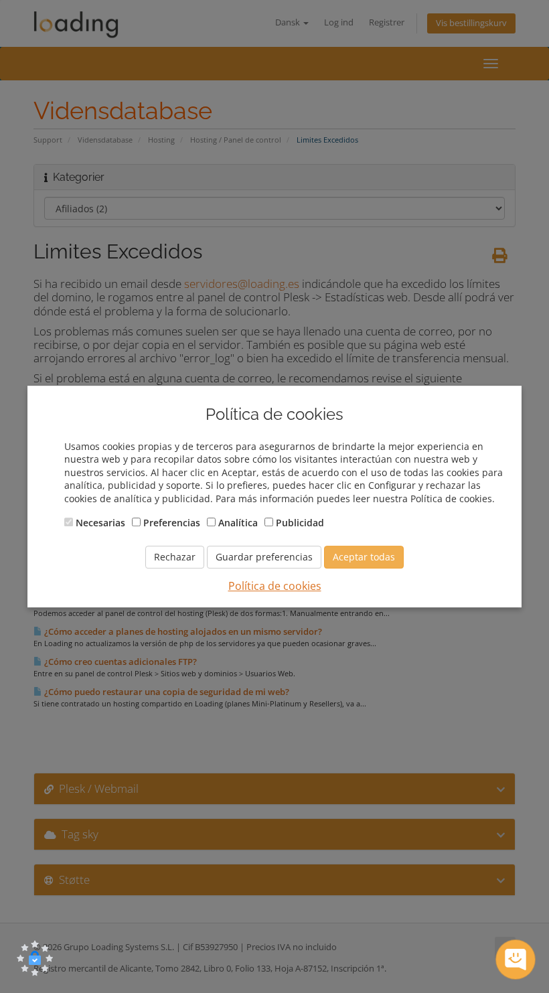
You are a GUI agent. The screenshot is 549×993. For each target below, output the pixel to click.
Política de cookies (274, 586)
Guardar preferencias (264, 556)
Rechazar (174, 556)
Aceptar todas (364, 556)
